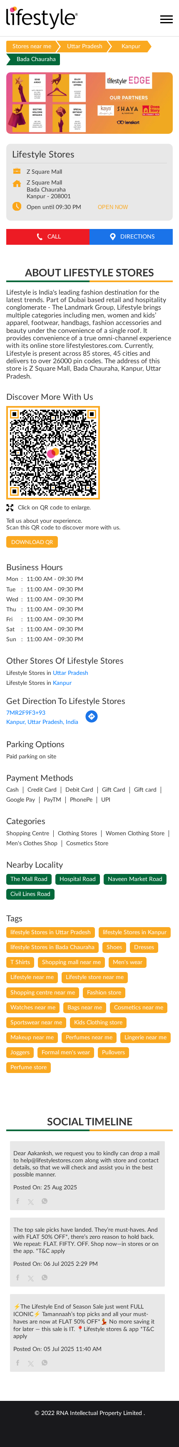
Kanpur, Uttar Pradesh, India (42, 722)
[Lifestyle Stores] (42, 18)
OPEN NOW (113, 207)
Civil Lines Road (30, 894)
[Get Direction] (91, 721)
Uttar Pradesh (84, 46)
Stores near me (31, 46)
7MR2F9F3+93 (25, 713)
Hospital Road (78, 879)
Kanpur (131, 46)
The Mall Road (28, 879)
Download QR (32, 542)
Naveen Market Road (135, 879)
